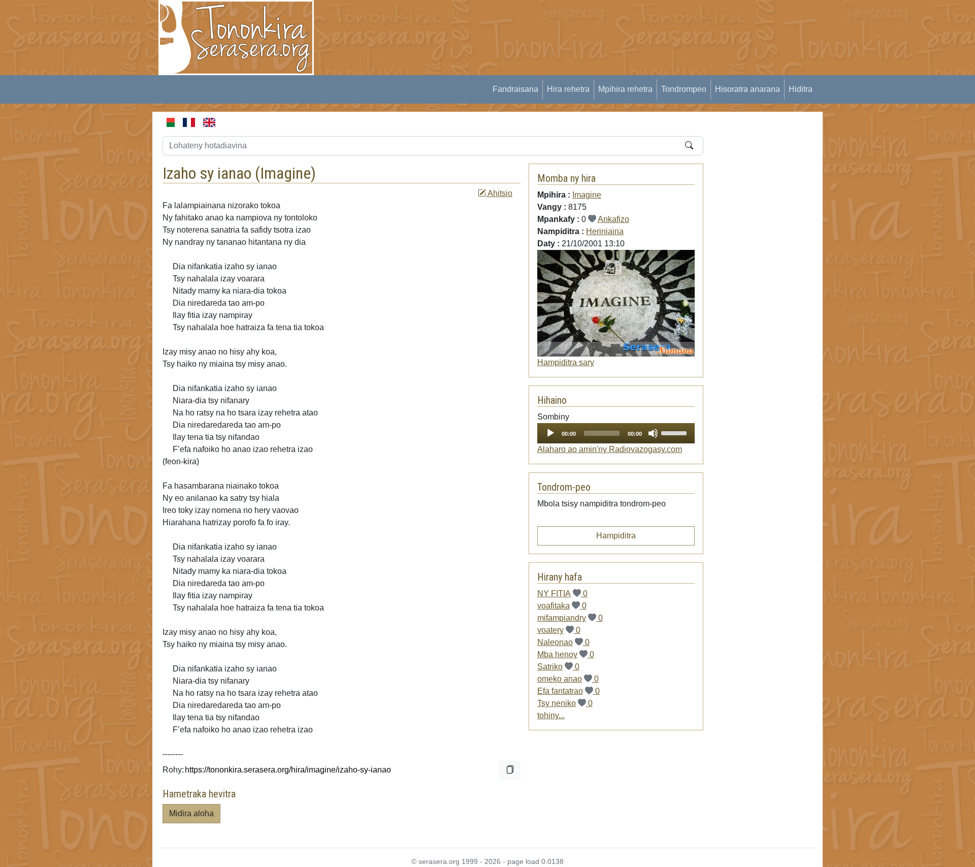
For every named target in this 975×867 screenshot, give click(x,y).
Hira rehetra (568, 89)
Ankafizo (613, 219)
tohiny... (551, 715)
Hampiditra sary (565, 362)
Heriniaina (605, 231)
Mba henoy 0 (565, 654)
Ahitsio (499, 193)
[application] (616, 433)
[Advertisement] (511, 23)
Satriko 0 (558, 666)
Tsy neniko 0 (565, 703)
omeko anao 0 (568, 679)
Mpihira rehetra (625, 89)
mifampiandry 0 (570, 618)
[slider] (675, 432)
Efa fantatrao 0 (568, 691)
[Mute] (653, 433)
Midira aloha (191, 813)
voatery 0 (558, 630)
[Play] (550, 433)
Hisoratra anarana (747, 89)
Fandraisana (515, 89)
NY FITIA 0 (562, 593)
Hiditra (800, 89)
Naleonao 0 (563, 642)
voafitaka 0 (562, 605)
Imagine (285, 173)
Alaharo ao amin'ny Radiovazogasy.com (609, 449)
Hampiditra (616, 535)
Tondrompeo (683, 89)
